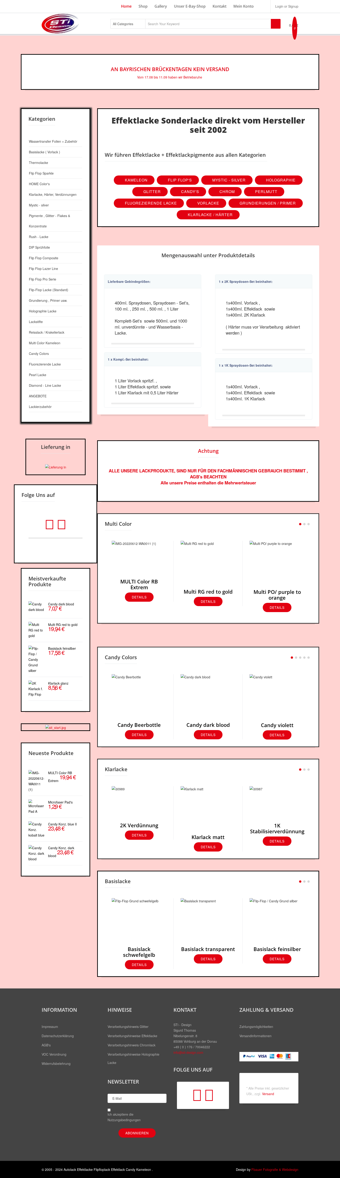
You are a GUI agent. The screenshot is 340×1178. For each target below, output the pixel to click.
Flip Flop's (179, 180)
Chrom (226, 191)
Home (126, 6)
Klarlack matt (208, 837)
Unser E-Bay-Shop (190, 6)
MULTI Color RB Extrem (139, 584)
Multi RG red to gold (208, 591)
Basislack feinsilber (277, 948)
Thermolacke (38, 162)
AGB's (46, 1045)
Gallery (161, 6)
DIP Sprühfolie (39, 247)
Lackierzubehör (40, 406)
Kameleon (136, 180)
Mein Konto (243, 6)
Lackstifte (36, 321)
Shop (143, 6)
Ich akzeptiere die (124, 1117)
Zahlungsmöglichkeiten (256, 1026)
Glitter (151, 191)
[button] (286, 6)
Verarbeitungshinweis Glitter (128, 1026)
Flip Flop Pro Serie (42, 279)
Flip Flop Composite (43, 258)
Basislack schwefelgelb (139, 951)
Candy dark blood (208, 724)
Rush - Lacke (38, 236)
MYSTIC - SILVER (228, 180)
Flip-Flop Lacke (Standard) (48, 289)
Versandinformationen (255, 1035)
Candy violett (277, 725)
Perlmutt (265, 191)
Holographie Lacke (42, 311)
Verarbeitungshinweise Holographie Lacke (133, 1058)
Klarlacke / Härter (210, 214)
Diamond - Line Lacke (45, 385)
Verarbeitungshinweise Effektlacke (132, 1035)
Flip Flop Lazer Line (43, 268)
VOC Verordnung (54, 1054)
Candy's (189, 191)
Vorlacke (207, 203)
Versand (268, 1093)
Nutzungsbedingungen (124, 1120)
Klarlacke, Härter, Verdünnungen (53, 194)
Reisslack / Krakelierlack (46, 332)
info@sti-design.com (188, 1052)
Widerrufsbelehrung (56, 1063)
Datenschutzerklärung (58, 1035)
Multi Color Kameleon (44, 343)
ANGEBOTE (37, 396)
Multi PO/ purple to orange (277, 594)
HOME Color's (39, 183)
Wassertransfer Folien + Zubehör (53, 141)
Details (139, 597)
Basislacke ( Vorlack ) (44, 152)
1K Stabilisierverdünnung (277, 828)
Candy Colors (39, 353)
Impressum (50, 1026)
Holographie (280, 180)
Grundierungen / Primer (267, 203)
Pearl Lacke (37, 374)
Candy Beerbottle (139, 724)
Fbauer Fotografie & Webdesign (274, 1169)
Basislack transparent (208, 948)
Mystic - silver (39, 205)
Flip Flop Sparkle (41, 173)
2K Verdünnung (139, 825)
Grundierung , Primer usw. (48, 300)
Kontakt (219, 6)
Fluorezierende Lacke (150, 203)
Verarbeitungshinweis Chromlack (131, 1045)
